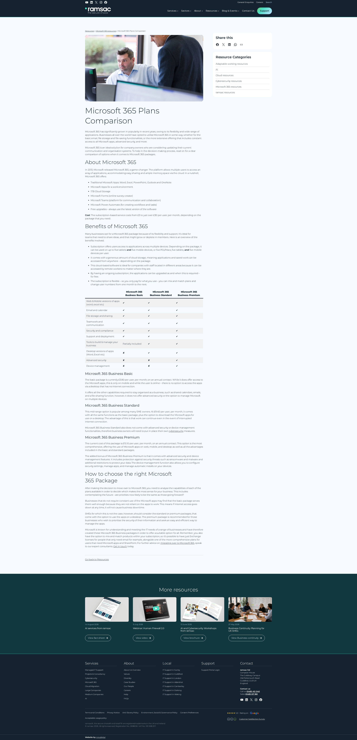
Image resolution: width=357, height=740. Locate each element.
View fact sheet (96, 639)
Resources (89, 31)
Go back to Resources (97, 559)
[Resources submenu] (218, 11)
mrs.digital (100, 737)
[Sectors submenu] (190, 11)
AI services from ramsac (98, 628)
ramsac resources (225, 92)
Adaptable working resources (232, 64)
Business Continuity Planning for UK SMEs (246, 629)
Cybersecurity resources (229, 81)
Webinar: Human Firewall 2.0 (148, 628)
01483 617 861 (251, 694)
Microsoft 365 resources (106, 31)
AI (217, 69)
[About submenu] (202, 11)
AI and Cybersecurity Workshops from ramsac (198, 629)
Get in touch (120, 546)
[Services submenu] (177, 11)
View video (142, 639)
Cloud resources (225, 75)
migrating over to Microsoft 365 (177, 543)
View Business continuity (245, 639)
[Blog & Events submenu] (238, 11)
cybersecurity (176, 431)
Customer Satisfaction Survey (252, 719)
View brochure (191, 639)
